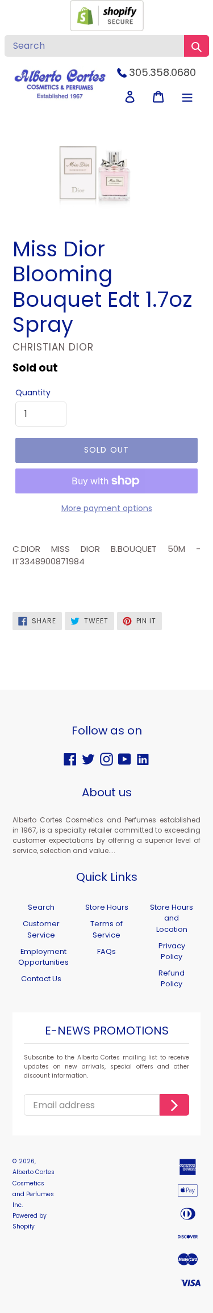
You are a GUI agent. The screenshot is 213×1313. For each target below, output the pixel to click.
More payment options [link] (106, 508)
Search (41, 907)
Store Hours (106, 907)
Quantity (33, 392)
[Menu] (187, 96)
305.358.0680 (162, 72)
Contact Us (41, 978)
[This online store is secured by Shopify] (107, 28)
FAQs (106, 951)
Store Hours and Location (171, 918)
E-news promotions (107, 1031)
